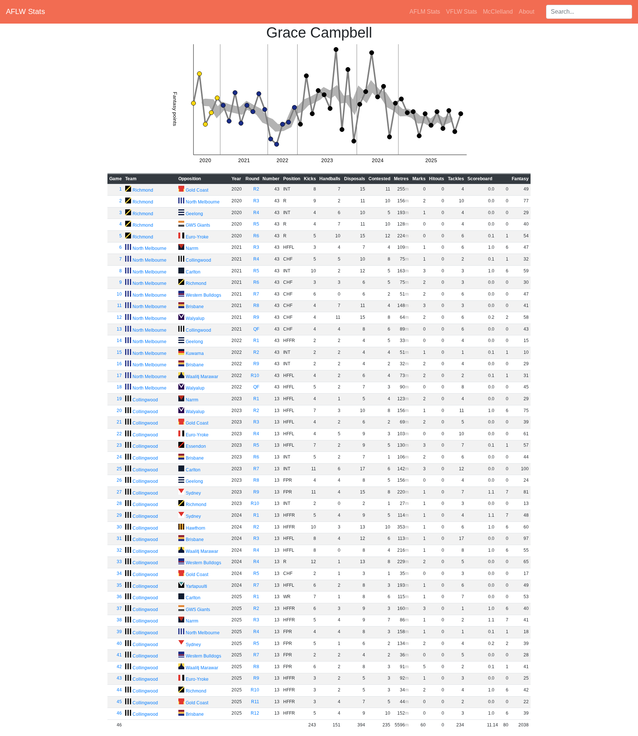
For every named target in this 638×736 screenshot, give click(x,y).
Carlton (193, 272)
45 (119, 701)
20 (119, 410)
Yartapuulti (196, 586)
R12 (255, 713)
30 (119, 527)
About (526, 11)
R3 (256, 200)
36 (119, 596)
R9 (256, 317)
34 (119, 573)
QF (256, 329)
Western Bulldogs (203, 295)
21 (119, 422)
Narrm (192, 248)
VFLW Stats (461, 11)
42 (119, 666)
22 (119, 433)
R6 (256, 235)
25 (119, 468)
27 (119, 492)
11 (119, 305)
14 (119, 340)
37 (119, 608)
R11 (255, 701)
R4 (256, 212)
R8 (256, 305)
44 (119, 690)
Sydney (193, 493)
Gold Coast (197, 190)
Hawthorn (195, 528)
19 (119, 398)
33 (119, 561)
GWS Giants (198, 225)
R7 (256, 294)
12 (119, 317)
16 (119, 363)
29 (119, 515)
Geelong (194, 213)
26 (119, 480)
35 (119, 585)
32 (119, 550)
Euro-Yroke (197, 237)
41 (119, 654)
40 (119, 643)
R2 (256, 189)
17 (119, 375)
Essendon (196, 446)
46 (119, 713)
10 (119, 294)
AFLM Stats (424, 11)
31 (119, 538)
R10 (255, 375)
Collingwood (198, 260)
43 (119, 678)
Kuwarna (195, 353)
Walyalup (195, 318)
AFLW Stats (25, 11)
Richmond (143, 190)
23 (119, 445)
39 (119, 631)
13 (119, 329)
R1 (256, 340)
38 (119, 619)
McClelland (498, 11)
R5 (256, 224)
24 (119, 457)
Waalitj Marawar (202, 376)
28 (119, 503)
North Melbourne (203, 202)
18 (119, 387)
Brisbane (195, 306)
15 (119, 352)
